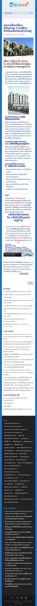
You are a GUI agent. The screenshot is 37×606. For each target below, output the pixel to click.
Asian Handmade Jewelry (12, 423)
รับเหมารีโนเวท (25, 481)
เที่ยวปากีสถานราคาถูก (10, 496)
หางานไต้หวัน (8, 484)
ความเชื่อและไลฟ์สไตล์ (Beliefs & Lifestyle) (16, 291)
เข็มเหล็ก (24, 487)
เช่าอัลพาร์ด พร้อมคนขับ (21, 493)
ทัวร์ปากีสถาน (18, 444)
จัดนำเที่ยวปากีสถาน (10, 435)
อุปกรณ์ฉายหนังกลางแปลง (11, 487)
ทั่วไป (22, 34)
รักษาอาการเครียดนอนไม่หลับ (12, 465)
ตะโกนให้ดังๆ (7, 406)
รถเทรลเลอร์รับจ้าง (10, 463)
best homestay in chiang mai (13, 426)
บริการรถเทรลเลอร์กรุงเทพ (23, 450)
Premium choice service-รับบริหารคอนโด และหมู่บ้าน (17, 248)
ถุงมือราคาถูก (28, 441)
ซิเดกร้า (21, 435)
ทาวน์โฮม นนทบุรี (9, 447)
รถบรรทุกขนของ (22, 459)
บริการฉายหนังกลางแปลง (24, 447)
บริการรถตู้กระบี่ (9, 450)
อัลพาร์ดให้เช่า (19, 484)
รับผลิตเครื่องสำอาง (10, 475)
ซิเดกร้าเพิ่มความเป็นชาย (11, 438)
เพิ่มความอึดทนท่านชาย (11, 499)
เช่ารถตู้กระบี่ (18, 490)
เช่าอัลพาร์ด (8, 493)
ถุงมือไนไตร (8, 444)
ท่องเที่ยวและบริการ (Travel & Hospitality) (16, 294)
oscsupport (8, 34)
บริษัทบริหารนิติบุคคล (10, 453)
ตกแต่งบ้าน (25, 438)
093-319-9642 (10, 246)
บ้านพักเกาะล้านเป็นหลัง (11, 456)
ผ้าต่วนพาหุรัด (25, 456)
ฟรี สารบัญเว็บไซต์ (9, 403)
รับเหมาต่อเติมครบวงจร (11, 478)
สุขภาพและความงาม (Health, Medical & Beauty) (17, 308)
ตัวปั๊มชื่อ (7, 441)
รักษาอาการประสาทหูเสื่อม (25, 463)
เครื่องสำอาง (8, 490)
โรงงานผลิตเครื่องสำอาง (11, 502)
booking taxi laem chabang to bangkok (15, 429)
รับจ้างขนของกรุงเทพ (10, 469)
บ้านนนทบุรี (23, 453)
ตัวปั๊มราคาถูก (17, 441)
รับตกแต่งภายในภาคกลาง (11, 472)
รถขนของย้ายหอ (9, 459)
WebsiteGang (18, 603)
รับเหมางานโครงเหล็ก (24, 475)
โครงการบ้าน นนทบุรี (26, 499)
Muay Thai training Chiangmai (13, 432)
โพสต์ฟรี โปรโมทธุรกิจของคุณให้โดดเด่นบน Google (18, 409)
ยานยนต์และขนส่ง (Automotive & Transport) (17, 305)
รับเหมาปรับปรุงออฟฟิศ (11, 481)
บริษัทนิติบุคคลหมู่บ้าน (20, 218)
